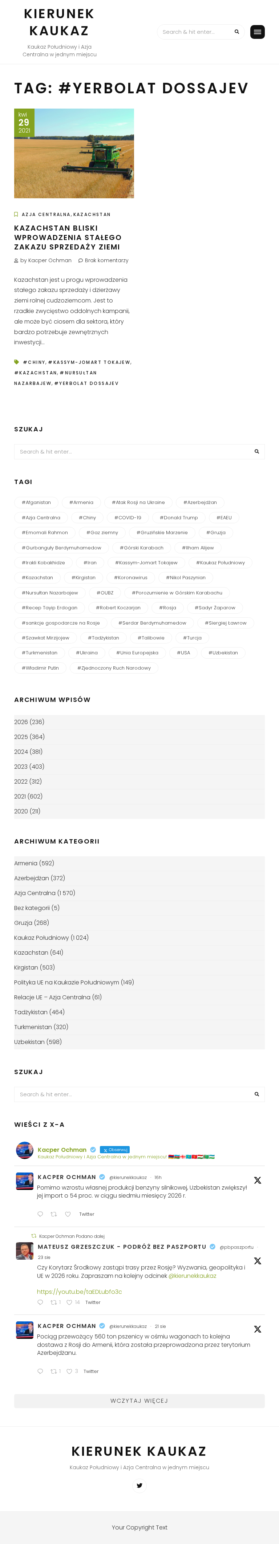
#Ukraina (87, 652)
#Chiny (34, 362)
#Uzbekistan (223, 652)
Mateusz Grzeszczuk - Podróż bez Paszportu (122, 1247)
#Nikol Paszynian (186, 577)
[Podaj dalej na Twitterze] (33, 1236)
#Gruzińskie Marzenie (162, 532)
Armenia (25, 863)
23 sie (44, 1257)
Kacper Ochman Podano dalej (72, 1236)
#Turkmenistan (39, 652)
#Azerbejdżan (200, 502)
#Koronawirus (130, 577)
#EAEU (224, 517)
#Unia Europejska (137, 652)
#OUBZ (105, 592)
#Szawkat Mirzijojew (45, 637)
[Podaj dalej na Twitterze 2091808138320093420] (56, 1215)
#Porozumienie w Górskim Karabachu (177, 592)
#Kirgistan (84, 577)
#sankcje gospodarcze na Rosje (61, 622)
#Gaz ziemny (102, 532)
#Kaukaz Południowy (220, 562)
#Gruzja (216, 532)
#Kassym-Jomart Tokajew (89, 362)
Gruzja (23, 923)
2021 (20, 796)
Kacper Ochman (67, 1177)
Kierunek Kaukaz (59, 22)
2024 (21, 752)
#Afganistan (36, 502)
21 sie (160, 1326)
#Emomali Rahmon (45, 532)
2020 (21, 811)
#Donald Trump (179, 517)
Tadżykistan (31, 1012)
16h (158, 1177)
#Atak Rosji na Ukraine (138, 502)
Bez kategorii (32, 908)
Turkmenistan (33, 1027)
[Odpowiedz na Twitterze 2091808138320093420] (42, 1215)
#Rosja (167, 607)
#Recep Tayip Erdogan (49, 607)
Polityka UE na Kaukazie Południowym (66, 982)
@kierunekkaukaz (128, 1177)
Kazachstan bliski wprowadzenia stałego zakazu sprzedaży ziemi (68, 237)
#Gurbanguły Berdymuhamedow (61, 547)
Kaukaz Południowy (41, 938)
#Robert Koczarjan (118, 607)
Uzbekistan (29, 1042)
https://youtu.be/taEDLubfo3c (79, 1292)
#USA (183, 652)
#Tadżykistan (103, 637)
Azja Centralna (46, 214)
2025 (21, 737)
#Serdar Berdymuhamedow (152, 622)
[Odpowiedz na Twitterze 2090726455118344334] (42, 1372)
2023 (21, 767)
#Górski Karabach (141, 547)
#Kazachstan (35, 373)
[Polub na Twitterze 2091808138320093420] (70, 1215)
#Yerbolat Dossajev (86, 383)
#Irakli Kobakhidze (43, 562)
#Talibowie (151, 637)
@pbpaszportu (237, 1247)
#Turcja (192, 637)
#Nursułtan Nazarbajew (50, 592)
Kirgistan (26, 967)
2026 (21, 722)
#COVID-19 (127, 517)
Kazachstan (92, 214)
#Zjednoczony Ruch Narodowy (114, 668)
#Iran (90, 562)
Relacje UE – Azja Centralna (52, 997)
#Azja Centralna (41, 517)
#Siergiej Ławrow (226, 622)
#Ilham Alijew (198, 547)
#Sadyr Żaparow (215, 607)
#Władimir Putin (40, 668)
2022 (21, 781)
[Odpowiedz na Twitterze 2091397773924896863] (42, 1303)
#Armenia (81, 502)
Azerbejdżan (31, 878)
